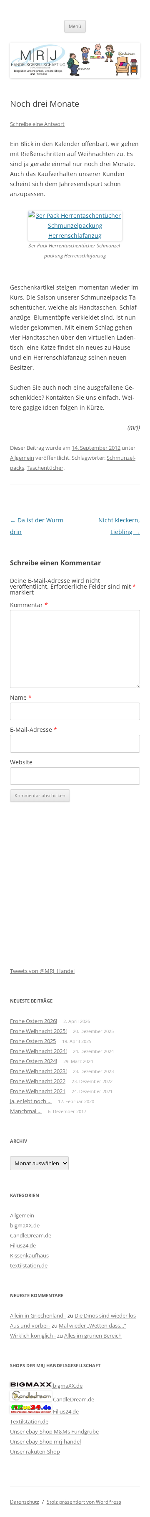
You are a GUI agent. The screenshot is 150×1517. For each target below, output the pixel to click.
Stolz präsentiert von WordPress (84, 1501)
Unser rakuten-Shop (35, 1451)
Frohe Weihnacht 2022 (37, 1081)
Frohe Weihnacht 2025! (38, 1031)
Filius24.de (23, 1245)
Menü (75, 26)
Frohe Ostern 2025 (33, 1041)
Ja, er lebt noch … (31, 1101)
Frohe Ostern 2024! (33, 1061)
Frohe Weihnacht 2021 (37, 1091)
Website (21, 762)
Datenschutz (24, 1501)
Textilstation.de (29, 1421)
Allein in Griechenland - (38, 1315)
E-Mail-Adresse (33, 729)
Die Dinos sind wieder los (105, 1315)
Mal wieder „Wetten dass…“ (92, 1325)
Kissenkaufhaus (29, 1255)
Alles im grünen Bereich (93, 1335)
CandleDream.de (30, 1235)
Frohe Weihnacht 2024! (38, 1051)
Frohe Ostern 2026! (33, 1021)
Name (21, 697)
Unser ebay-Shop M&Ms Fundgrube (54, 1431)
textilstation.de (29, 1265)
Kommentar (29, 605)
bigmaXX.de (25, 1225)
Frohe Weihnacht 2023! (38, 1071)
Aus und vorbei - (30, 1325)
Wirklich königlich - (33, 1335)
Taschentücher (45, 467)
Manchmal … (26, 1111)
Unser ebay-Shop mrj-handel (45, 1441)
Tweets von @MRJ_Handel (42, 971)
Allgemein (22, 457)
